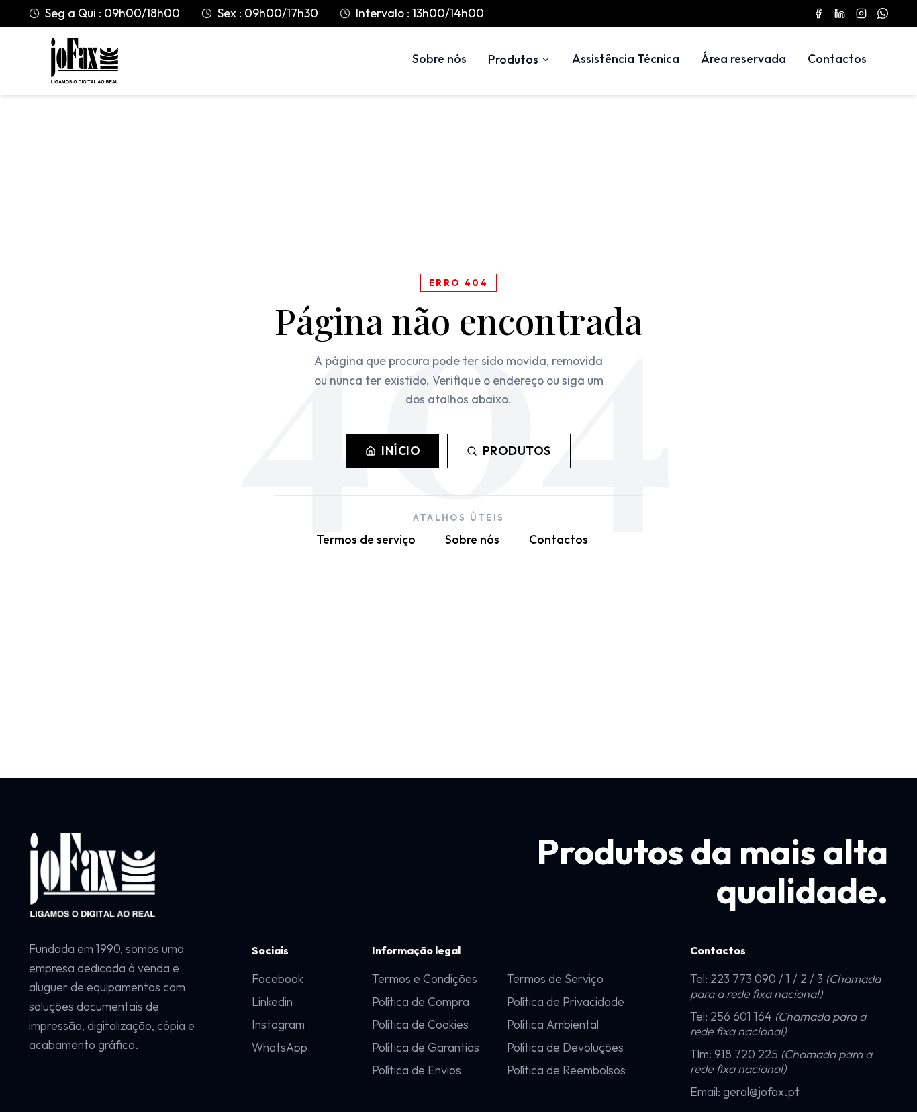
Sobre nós (439, 59)
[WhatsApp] (882, 13)
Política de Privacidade (565, 1002)
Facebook (277, 979)
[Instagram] (861, 13)
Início (400, 450)
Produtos (513, 59)
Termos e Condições (424, 979)
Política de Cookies (420, 1024)
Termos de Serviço (555, 979)
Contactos (837, 59)
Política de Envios (416, 1070)
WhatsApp (279, 1047)
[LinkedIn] (839, 13)
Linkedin (272, 1001)
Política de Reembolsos (566, 1070)
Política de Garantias (425, 1047)
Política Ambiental (553, 1024)
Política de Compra (420, 1002)
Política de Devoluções (565, 1047)
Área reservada (743, 59)
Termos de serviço (366, 539)
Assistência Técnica (625, 59)
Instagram (278, 1024)
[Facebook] (818, 13)
